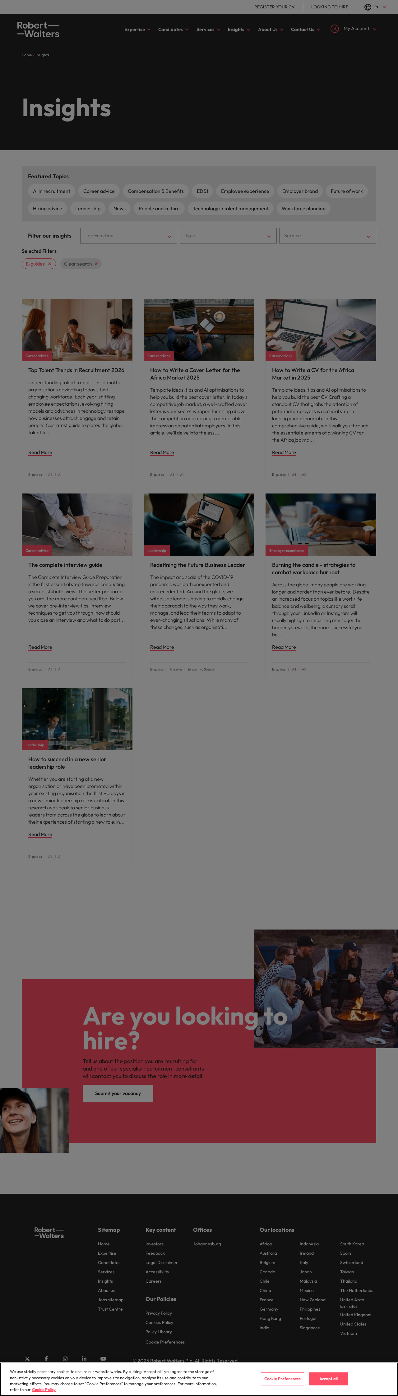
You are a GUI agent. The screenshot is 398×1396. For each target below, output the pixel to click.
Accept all (328, 1378)
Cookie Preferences (282, 1378)
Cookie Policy (44, 1389)
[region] (199, 1379)
